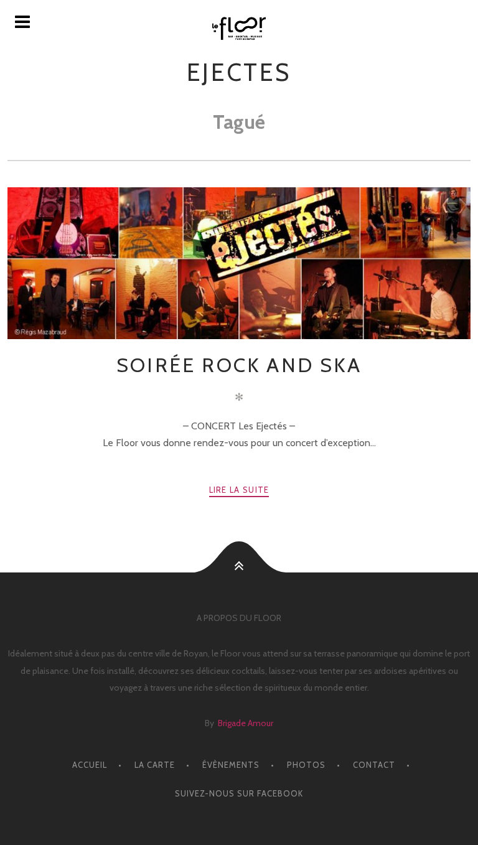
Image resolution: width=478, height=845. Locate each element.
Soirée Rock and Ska (239, 365)
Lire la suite (239, 490)
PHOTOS (306, 765)
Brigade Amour (245, 723)
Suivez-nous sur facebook (239, 793)
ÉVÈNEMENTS (231, 765)
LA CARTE (154, 765)
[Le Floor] (239, 28)
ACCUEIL (89, 765)
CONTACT (374, 765)
